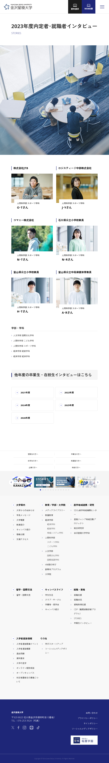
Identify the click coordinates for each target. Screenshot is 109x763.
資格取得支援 (80, 604)
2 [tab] (43, 489)
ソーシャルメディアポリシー (85, 728)
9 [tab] (60, 489)
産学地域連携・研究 (84, 505)
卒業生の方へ (76, 454)
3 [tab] (45, 489)
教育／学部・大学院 (55, 505)
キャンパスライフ (54, 589)
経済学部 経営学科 (21, 351)
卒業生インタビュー (83, 623)
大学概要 (20, 520)
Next (97, 482)
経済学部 (49, 520)
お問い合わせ (92, 713)
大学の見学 (21, 663)
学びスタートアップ (54, 644)
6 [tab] (53, 489)
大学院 (48, 574)
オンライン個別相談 (25, 668)
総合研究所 (79, 528)
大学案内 (20, 505)
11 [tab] (66, 489)
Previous (11, 482)
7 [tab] (55, 489)
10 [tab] (63, 489)
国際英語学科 (53, 559)
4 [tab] (48, 489)
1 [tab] (40, 489)
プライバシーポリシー (88, 718)
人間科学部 (50, 537)
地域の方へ (76, 467)
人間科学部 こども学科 (23, 340)
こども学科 (52, 546)
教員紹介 (20, 524)
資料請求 (20, 658)
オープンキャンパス (25, 672)
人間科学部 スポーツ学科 (24, 346)
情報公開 (20, 534)
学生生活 (49, 595)
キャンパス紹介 (23, 529)
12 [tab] (68, 489)
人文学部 (49, 551)
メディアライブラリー (55, 510)
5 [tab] (50, 489)
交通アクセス (22, 539)
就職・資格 (79, 589)
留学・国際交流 (24, 589)
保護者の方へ (76, 461)
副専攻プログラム (53, 569)
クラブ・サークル (53, 599)
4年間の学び (50, 564)
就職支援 (78, 595)
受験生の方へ (33, 454)
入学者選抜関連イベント (27, 644)
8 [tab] (58, 489)
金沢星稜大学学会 (82, 533)
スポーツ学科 (53, 542)
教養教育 (49, 515)
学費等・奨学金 (52, 604)
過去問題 (20, 653)
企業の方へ (33, 467)
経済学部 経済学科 (21, 356)
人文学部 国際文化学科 (23, 335)
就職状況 (78, 599)
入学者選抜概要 (23, 648)
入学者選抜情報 (24, 638)
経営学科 (51, 528)
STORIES (77, 618)
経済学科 (51, 524)
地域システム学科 (55, 532)
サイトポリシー (91, 723)
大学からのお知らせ (25, 510)
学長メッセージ (23, 515)
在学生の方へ (33, 461)
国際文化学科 (53, 555)
